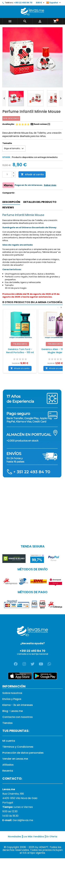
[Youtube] (41, 664)
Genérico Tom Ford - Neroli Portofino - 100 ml (20, 351)
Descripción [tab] (11, 202)
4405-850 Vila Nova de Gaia (19, 798)
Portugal (7, 802)
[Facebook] (16, 664)
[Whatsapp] (49, 664)
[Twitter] (32, 664)
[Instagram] (24, 664)
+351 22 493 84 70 (23, 2)
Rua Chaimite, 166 (13, 794)
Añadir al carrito (32, 174)
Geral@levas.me (23, 820)
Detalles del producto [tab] (39, 202)
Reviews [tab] (8, 207)
